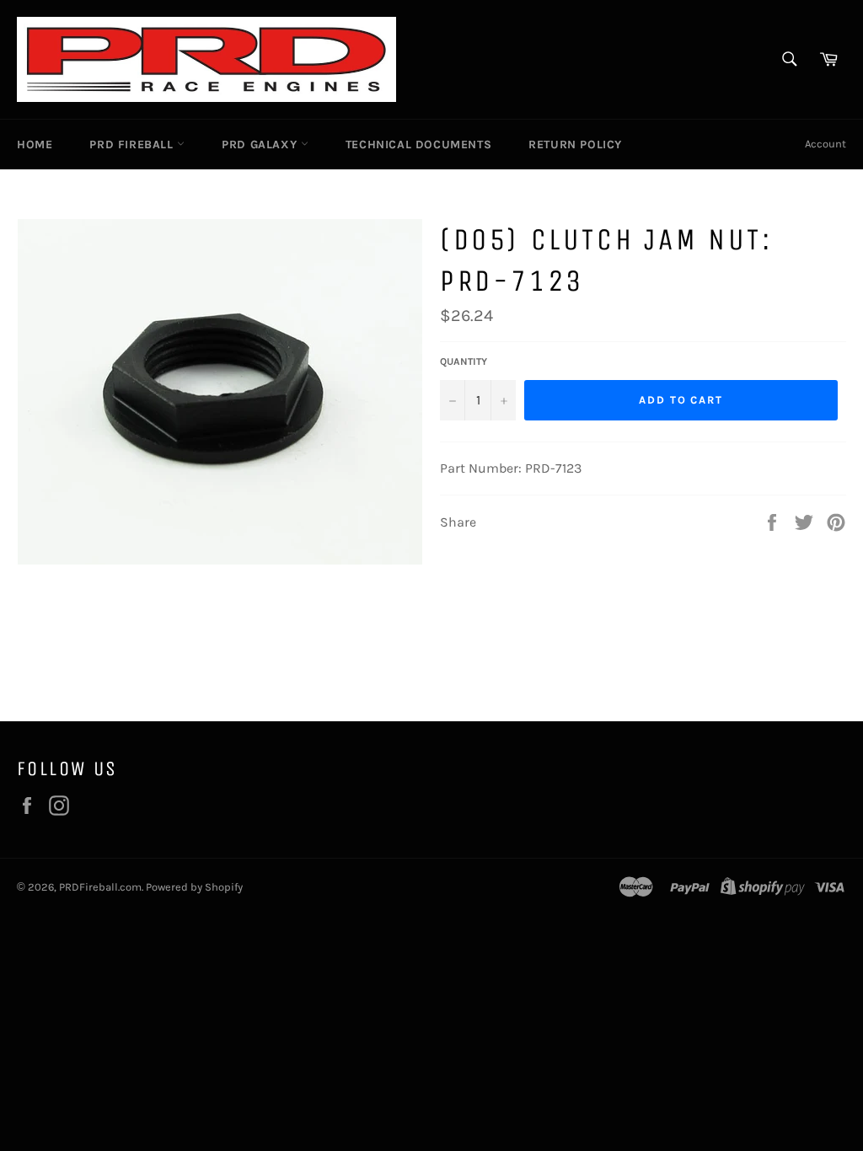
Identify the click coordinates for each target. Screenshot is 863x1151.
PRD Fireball (133, 144)
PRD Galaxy (261, 144)
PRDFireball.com (100, 887)
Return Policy (575, 144)
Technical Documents (418, 144)
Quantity (463, 361)
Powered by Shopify (194, 887)
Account (825, 143)
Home (34, 144)
